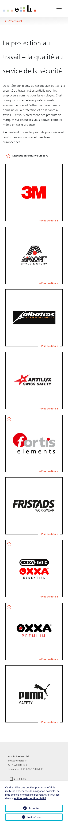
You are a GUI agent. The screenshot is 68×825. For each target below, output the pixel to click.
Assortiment (15, 20)
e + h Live (19, 778)
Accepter (34, 808)
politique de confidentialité (30, 798)
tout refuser (34, 817)
